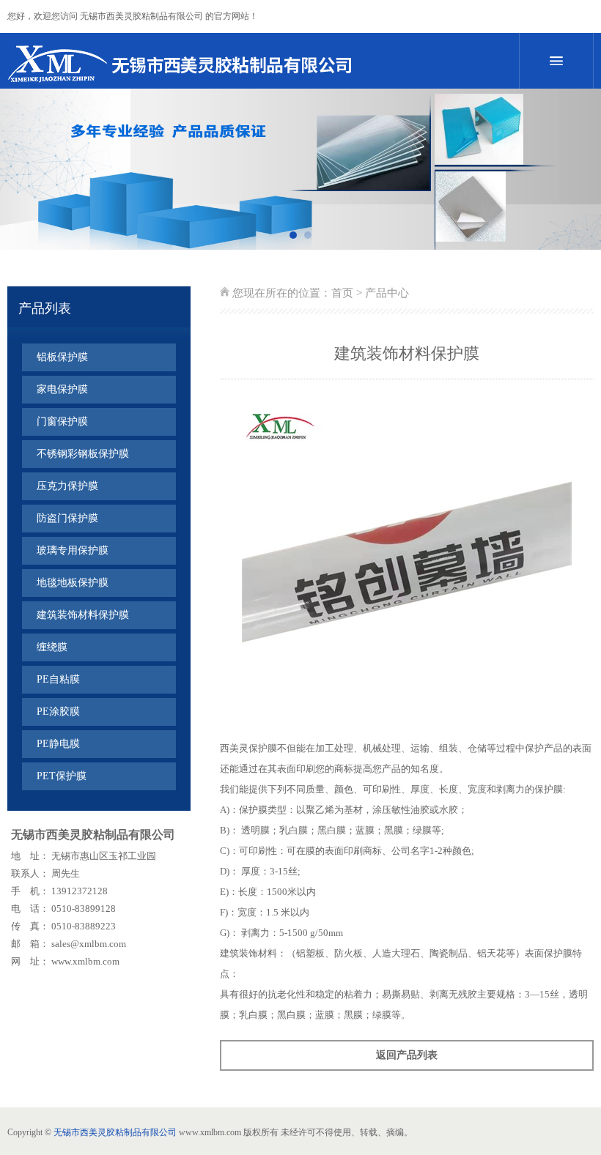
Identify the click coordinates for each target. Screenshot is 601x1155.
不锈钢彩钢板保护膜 (83, 453)
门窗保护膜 (62, 421)
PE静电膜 (58, 743)
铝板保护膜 (62, 357)
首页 (342, 293)
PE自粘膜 (58, 679)
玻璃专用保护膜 (72, 550)
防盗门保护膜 (67, 518)
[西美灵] (241, 63)
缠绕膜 (52, 647)
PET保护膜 (61, 775)
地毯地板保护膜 (72, 582)
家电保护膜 (62, 389)
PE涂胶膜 (58, 711)
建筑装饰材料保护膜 (83, 614)
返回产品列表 (407, 1055)
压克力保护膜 (67, 485)
